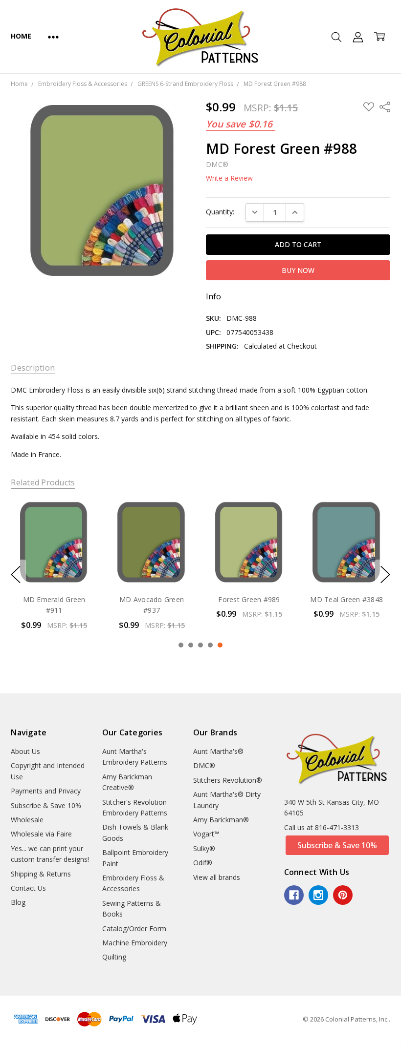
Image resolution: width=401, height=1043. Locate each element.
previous (15, 575)
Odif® (202, 862)
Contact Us (28, 888)
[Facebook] (294, 895)
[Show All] (53, 37)
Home (21, 36)
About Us (25, 751)
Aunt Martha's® (218, 751)
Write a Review (229, 178)
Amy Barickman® (221, 819)
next (385, 575)
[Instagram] (318, 895)
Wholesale (27, 819)
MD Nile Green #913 (346, 599)
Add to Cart (54, 544)
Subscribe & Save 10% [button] (337, 845)
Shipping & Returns (41, 873)
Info (213, 297)
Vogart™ (206, 833)
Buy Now (54, 565)
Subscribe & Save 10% (46, 805)
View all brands (216, 877)
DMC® (204, 765)
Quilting (114, 956)
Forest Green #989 (151, 599)
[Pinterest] (343, 895)
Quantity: (220, 211)
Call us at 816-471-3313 (321, 827)
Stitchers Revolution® (227, 780)
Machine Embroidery (134, 942)
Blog (18, 902)
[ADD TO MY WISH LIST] (80, 532)
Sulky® (204, 848)
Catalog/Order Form (134, 928)
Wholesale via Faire (41, 833)
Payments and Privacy (46, 790)
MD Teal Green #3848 (249, 599)
